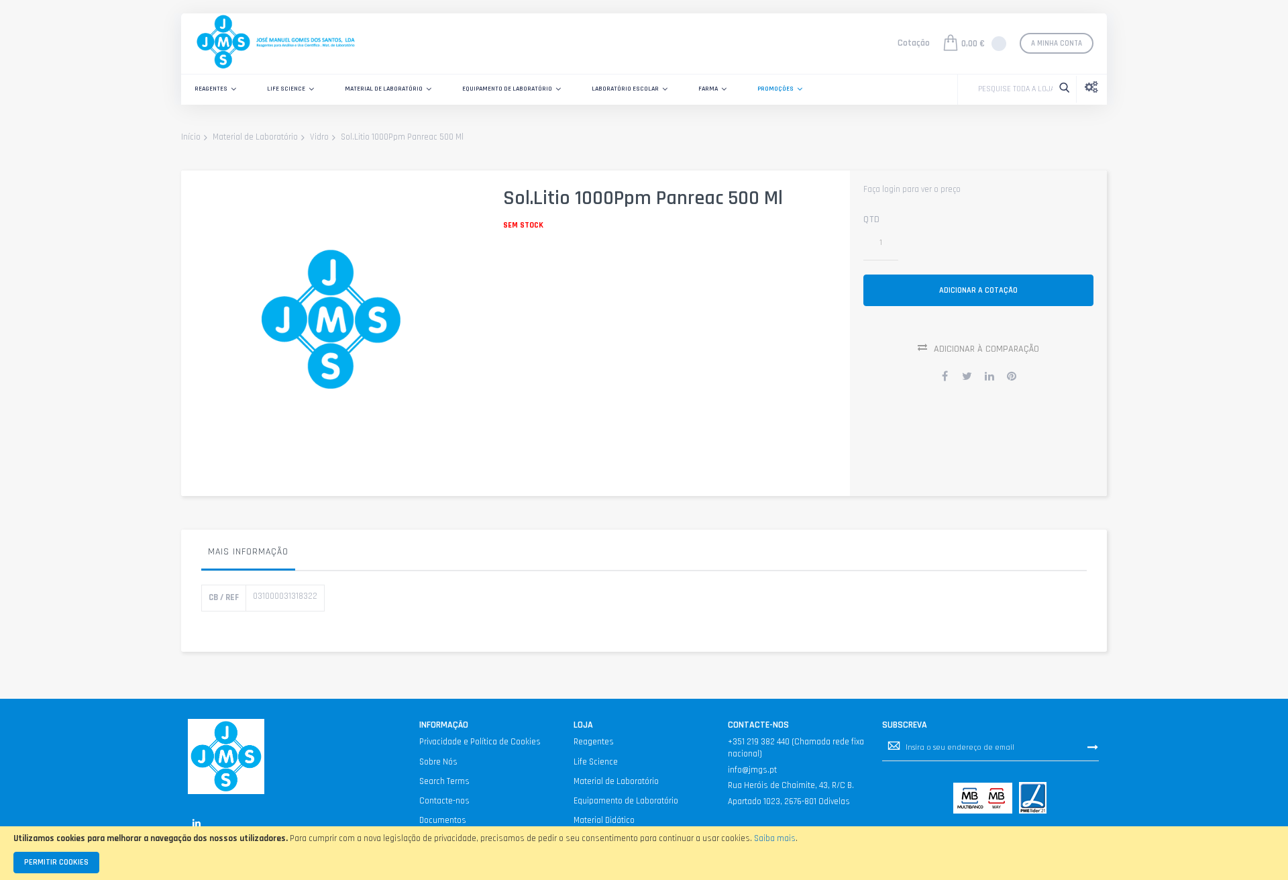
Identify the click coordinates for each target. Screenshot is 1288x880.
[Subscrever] (1093, 747)
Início (191, 137)
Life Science (596, 761)
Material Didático (604, 820)
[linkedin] (196, 823)
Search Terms (444, 781)
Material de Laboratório (255, 137)
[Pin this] (1011, 376)
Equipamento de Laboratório (626, 800)
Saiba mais (775, 838)
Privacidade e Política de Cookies (480, 741)
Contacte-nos (444, 800)
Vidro (319, 137)
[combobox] (1012, 89)
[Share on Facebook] (945, 376)
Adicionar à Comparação (986, 349)
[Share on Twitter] (967, 376)
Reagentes (594, 741)
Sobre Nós (438, 761)
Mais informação (248, 552)
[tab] (248, 555)
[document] (644, 853)
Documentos (442, 820)
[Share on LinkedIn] (989, 376)
